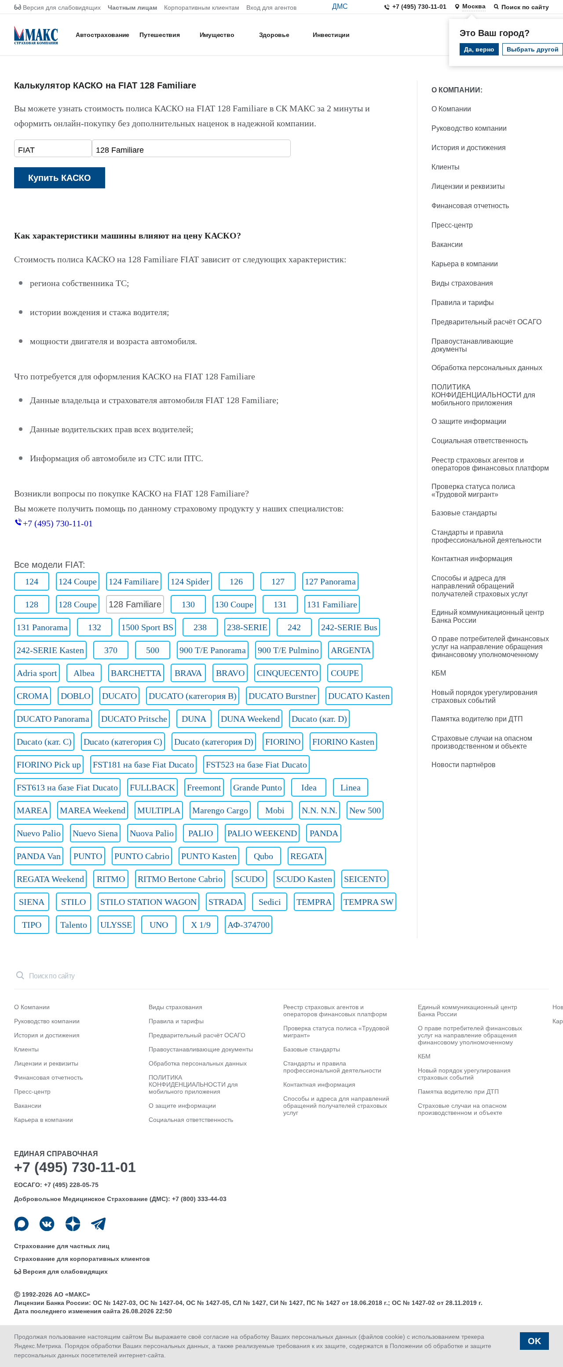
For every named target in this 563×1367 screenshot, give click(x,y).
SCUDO (249, 879)
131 (280, 604)
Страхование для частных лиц (62, 1245)
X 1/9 (201, 925)
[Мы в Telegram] (98, 1223)
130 (188, 604)
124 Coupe (77, 581)
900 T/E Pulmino (288, 650)
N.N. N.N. (319, 810)
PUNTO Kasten (209, 856)
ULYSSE (116, 925)
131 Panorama (42, 627)
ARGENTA (351, 650)
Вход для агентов (271, 7)
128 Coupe (77, 604)
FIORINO (282, 741)
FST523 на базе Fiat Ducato (256, 764)
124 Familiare (134, 581)
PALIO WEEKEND (262, 833)
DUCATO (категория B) (193, 696)
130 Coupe (234, 604)
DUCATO (119, 696)
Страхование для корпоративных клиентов (82, 1258)
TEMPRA (314, 902)
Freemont (204, 787)
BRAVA (188, 673)
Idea (309, 787)
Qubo (263, 856)
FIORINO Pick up (49, 764)
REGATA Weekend (50, 879)
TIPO (31, 925)
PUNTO (87, 856)
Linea (350, 787)
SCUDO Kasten (304, 879)
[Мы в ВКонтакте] (47, 1223)
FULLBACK (152, 787)
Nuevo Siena (95, 833)
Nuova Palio (152, 833)
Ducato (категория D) (213, 741)
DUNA (194, 719)
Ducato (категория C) (123, 741)
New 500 (365, 810)
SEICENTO (365, 879)
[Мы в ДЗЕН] (73, 1223)
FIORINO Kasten (343, 741)
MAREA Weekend (92, 810)
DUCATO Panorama (53, 719)
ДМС (340, 6)
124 (31, 581)
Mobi (275, 810)
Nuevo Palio (39, 833)
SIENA (31, 902)
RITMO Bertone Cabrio (180, 879)
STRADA (225, 902)
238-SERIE (247, 627)
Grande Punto (257, 787)
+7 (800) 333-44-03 (199, 1198)
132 (94, 627)
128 (31, 604)
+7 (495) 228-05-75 (71, 1184)
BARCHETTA (136, 673)
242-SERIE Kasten (50, 650)
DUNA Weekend (250, 719)
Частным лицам (132, 7)
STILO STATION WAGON (148, 902)
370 (110, 650)
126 (236, 581)
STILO (73, 902)
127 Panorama (330, 581)
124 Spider (190, 581)
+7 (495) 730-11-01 (419, 6)
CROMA (32, 696)
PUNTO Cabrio (141, 856)
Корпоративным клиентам (201, 7)
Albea (84, 673)
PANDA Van (39, 856)
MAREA (32, 810)
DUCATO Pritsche (134, 719)
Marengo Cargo (220, 810)
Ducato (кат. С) (44, 741)
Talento (73, 925)
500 (152, 650)
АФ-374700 (248, 925)
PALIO (200, 833)
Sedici (270, 902)
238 (200, 627)
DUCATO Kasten (359, 696)
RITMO (111, 879)
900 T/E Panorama (212, 650)
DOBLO (75, 696)
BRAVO (230, 673)
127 (278, 581)
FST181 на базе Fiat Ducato (143, 764)
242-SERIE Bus (349, 627)
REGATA (306, 856)
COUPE (345, 673)
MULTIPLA (158, 810)
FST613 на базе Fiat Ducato (67, 787)
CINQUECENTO (287, 673)
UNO (159, 925)
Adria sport (37, 673)
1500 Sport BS (147, 627)
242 (294, 627)
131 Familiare (332, 604)
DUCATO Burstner (282, 696)
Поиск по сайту (525, 7)
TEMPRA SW (369, 902)
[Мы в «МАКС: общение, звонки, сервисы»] (21, 1223)
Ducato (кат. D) (319, 719)
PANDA (324, 833)
